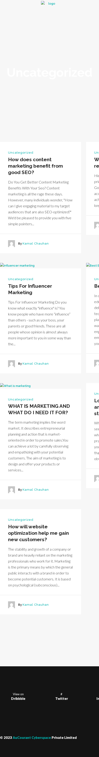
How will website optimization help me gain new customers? (38, 533)
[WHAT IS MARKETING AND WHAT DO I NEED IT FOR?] (15, 385)
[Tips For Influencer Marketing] (17, 265)
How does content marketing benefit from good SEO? (35, 166)
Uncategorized (20, 152)
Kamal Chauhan (36, 243)
